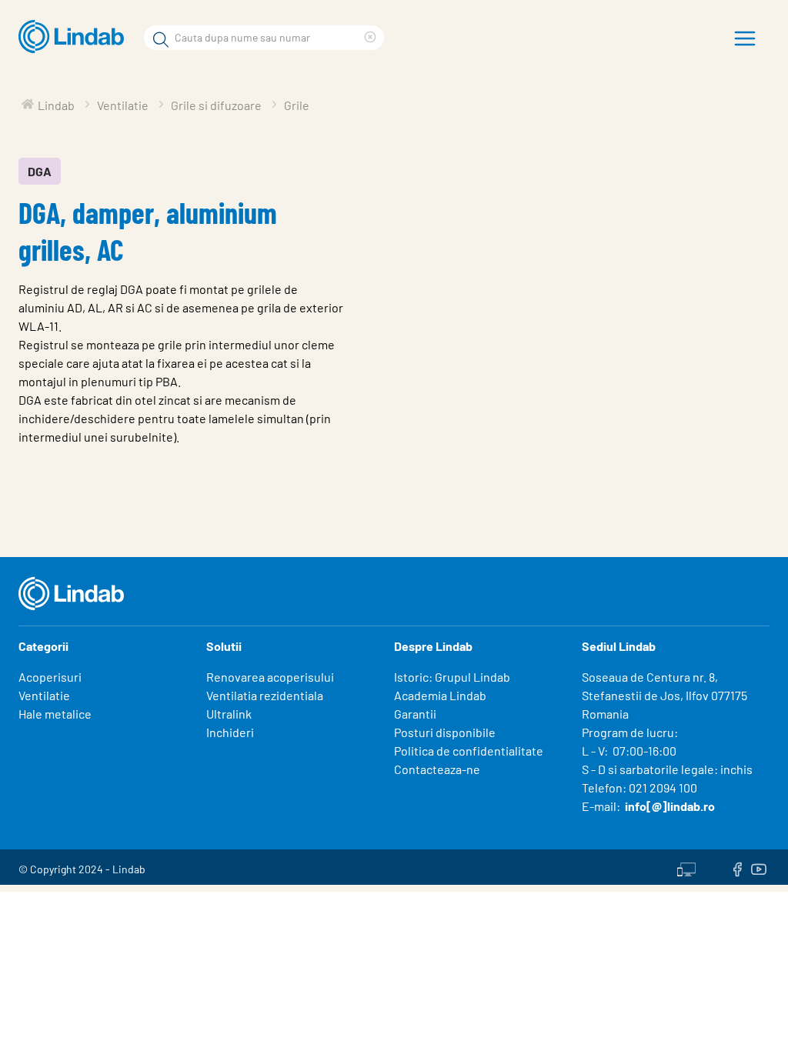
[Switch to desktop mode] (686, 867)
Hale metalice (55, 713)
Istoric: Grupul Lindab (452, 676)
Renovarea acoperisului (270, 676)
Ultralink (229, 713)
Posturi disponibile (445, 732)
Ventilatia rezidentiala (264, 695)
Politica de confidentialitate (468, 750)
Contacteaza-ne (437, 769)
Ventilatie (44, 695)
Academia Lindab (440, 695)
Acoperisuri (50, 676)
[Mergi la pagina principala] (75, 36)
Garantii (415, 713)
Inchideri (230, 732)
